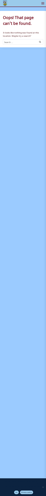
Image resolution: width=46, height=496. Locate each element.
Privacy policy (26, 492)
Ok (16, 492)
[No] (43, 487)
